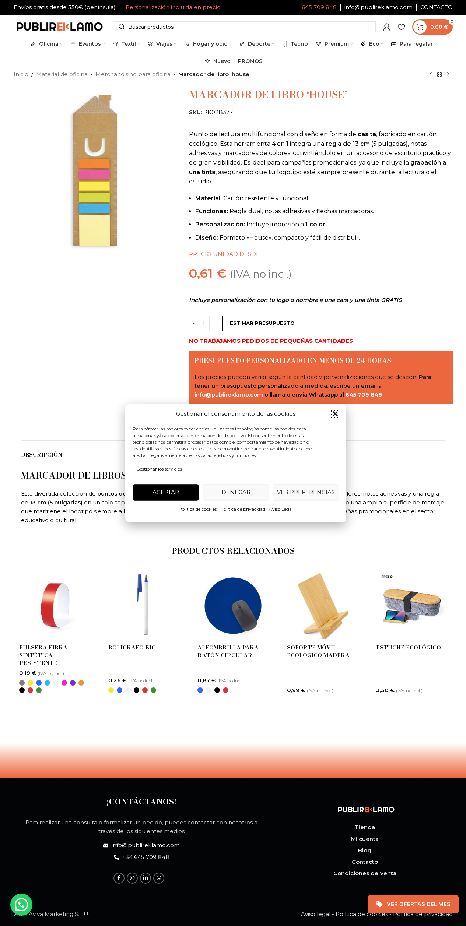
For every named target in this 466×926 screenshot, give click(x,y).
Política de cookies (198, 509)
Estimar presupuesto (262, 323)
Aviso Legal (281, 509)
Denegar (235, 492)
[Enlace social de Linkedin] (145, 878)
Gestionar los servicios (159, 469)
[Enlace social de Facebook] (119, 878)
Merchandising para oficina (133, 74)
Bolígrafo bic (131, 647)
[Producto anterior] (430, 74)
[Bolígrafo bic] (143, 605)
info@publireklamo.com (378, 7)
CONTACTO (436, 7)
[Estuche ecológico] (411, 605)
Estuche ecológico (408, 647)
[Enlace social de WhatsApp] (158, 878)
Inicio (21, 74)
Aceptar (166, 492)
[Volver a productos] (439, 74)
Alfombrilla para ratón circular (228, 651)
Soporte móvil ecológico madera (318, 651)
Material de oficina (62, 74)
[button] (335, 414)
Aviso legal (315, 914)
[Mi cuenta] (386, 27)
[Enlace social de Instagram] (132, 878)
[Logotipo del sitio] (60, 25)
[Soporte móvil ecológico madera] (322, 605)
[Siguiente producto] (448, 74)
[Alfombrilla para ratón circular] (232, 605)
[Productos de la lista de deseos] (401, 27)
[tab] (41, 454)
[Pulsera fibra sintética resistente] (54, 605)
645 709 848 (319, 7)
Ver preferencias (306, 492)
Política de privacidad (242, 509)
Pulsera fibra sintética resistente (43, 655)
